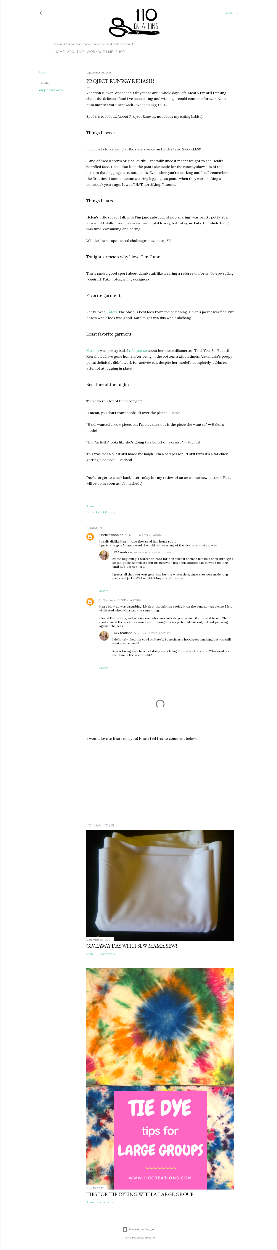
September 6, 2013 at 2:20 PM (152, 552)
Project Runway (51, 90)
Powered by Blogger (142, 1229)
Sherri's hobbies (111, 535)
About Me (75, 52)
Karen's (92, 350)
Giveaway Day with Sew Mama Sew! (131, 945)
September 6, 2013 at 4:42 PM (122, 600)
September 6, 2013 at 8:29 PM (152, 633)
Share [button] (43, 73)
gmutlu (150, 1237)
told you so (138, 350)
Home (59, 52)
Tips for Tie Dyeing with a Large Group (139, 1194)
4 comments (105, 1202)
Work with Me (100, 52)
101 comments (106, 953)
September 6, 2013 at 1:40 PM (143, 535)
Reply (103, 591)
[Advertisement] (160, 782)
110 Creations (122, 552)
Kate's (111, 312)
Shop (120, 52)
